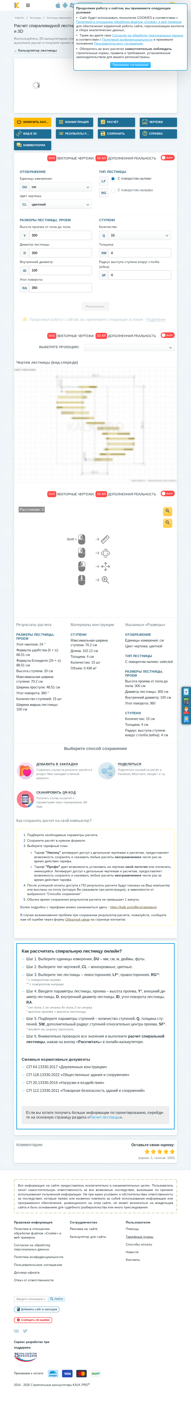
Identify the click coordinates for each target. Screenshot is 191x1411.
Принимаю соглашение (130, 65)
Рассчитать (95, 306)
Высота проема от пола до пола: (45, 227)
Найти (59, 1299)
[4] (165, 1151)
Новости (132, 1252)
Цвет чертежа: (31, 196)
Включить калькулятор (37, 122)
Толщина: (106, 244)
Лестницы (35, 17)
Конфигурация (77, 122)
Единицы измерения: (36, 178)
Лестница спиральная (59, 17)
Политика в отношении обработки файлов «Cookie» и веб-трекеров (37, 1233)
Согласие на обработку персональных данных (32, 1247)
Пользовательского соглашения (118, 43)
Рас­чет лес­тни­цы (104, 1117)
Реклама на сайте (84, 1229)
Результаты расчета (79, 133)
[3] (159, 1151)
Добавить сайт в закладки (39, 1309)
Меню (27, 5)
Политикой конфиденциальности (127, 39)
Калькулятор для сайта (88, 1237)
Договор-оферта (27, 1272)
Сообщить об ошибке (35, 1320)
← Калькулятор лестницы (35, 50)
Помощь (132, 1229)
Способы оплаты (139, 1244)
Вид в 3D (30, 133)
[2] (153, 1151)
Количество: (108, 227)
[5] (172, 1151)
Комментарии (34, 145)
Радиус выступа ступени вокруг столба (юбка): (129, 264)
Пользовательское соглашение (38, 1265)
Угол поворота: (31, 279)
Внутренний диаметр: (37, 262)
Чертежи (155, 122)
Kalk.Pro (19, 17)
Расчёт (112, 122)
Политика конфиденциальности (38, 1257)
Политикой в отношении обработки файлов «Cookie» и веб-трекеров (128, 22)
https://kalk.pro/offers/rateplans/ (133, 907)
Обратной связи (77, 919)
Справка (155, 133)
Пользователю (138, 1222)
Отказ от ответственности (34, 1280)
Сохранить (115, 133)
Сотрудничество (83, 1222)
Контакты (133, 1260)
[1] (147, 1151)
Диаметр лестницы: (35, 244)
